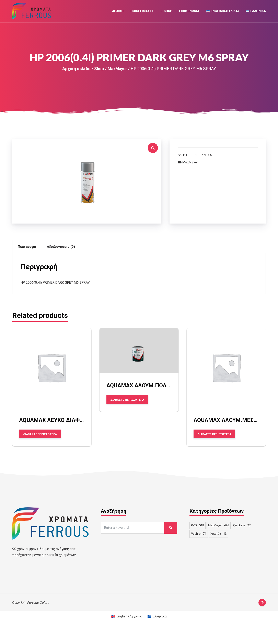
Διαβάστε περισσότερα (40, 434)
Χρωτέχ (218, 534)
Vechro (198, 534)
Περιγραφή (27, 247)
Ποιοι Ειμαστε (142, 11)
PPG (197, 525)
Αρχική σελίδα (76, 68)
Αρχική (118, 11)
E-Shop (166, 11)
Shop (99, 68)
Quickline (242, 525)
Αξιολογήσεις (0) (61, 247)
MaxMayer (117, 68)
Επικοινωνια (189, 11)
